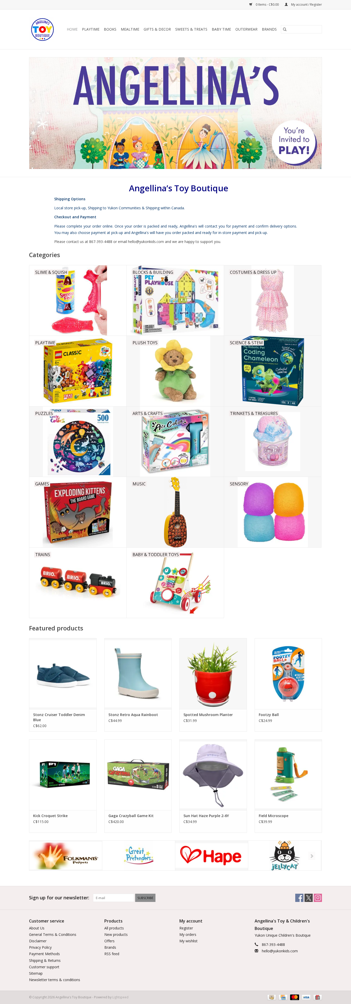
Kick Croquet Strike (50, 815)
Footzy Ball (269, 714)
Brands (269, 29)
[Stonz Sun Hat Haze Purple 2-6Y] (213, 774)
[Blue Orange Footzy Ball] (288, 673)
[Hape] (138, 855)
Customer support (44, 966)
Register (186, 928)
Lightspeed (120, 997)
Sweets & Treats (191, 29)
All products (114, 928)
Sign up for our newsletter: (59, 897)
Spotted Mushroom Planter (208, 714)
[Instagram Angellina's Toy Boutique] (318, 898)
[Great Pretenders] (65, 855)
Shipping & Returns (45, 960)
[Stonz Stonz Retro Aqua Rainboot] (138, 673)
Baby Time (221, 29)
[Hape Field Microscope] (288, 774)
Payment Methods (44, 953)
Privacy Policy (40, 947)
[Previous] (39, 856)
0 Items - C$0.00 (267, 4)
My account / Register (306, 4)
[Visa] (305, 997)
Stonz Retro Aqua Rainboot (133, 714)
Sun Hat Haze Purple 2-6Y (206, 815)
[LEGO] (284, 855)
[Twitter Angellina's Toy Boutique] (308, 898)
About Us (36, 928)
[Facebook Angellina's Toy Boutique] (299, 898)
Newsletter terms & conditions (54, 979)
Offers (109, 940)
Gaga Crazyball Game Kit (131, 815)
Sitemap (36, 973)
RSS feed (111, 953)
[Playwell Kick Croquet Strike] (63, 774)
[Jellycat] (211, 855)
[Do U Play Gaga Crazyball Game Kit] (138, 774)
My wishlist (188, 940)
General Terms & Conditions (52, 934)
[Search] (285, 29)
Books (110, 29)
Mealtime (130, 29)
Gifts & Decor (157, 29)
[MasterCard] (294, 997)
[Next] (311, 856)
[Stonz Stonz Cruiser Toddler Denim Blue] (63, 673)
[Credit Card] (282, 997)
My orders (187, 934)
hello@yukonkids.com (280, 950)
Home (72, 29)
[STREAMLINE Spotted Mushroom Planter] (213, 673)
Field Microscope (273, 815)
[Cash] (271, 997)
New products (116, 934)
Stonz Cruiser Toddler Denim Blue (59, 717)
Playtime (90, 29)
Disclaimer (38, 940)
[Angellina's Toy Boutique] (43, 29)
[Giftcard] (316, 997)
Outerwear (246, 29)
